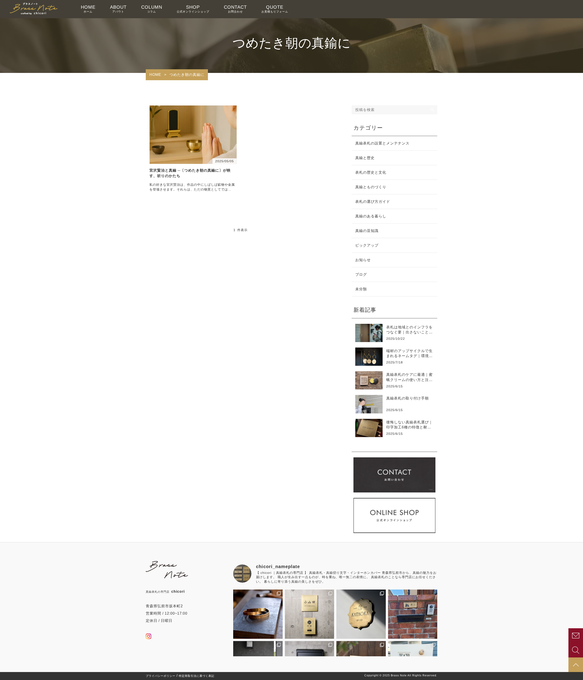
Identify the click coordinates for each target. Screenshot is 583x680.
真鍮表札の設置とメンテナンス (382, 143)
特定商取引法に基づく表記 (196, 675)
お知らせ (363, 260)
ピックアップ (366, 245)
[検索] (432, 109)
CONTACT (235, 9)
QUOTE (274, 9)
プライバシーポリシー (160, 675)
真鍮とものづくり (370, 187)
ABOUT (118, 9)
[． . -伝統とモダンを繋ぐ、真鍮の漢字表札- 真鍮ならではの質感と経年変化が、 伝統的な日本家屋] (309, 614)
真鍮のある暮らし (370, 216)
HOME (88, 9)
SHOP (193, 9)
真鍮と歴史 (365, 158)
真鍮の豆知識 (366, 231)
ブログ (361, 274)
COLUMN (151, 9)
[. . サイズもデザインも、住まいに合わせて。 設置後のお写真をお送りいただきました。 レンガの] (412, 614)
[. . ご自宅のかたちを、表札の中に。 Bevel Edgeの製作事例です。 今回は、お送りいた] (361, 614)
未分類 (361, 289)
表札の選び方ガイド (372, 201)
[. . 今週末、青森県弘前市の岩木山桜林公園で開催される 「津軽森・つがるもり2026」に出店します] (258, 614)
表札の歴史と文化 (370, 172)
